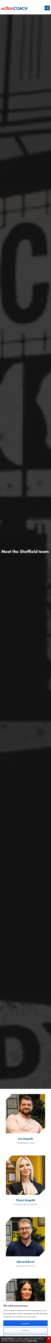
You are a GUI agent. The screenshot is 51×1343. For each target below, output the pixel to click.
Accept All (25, 1323)
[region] (25, 1322)
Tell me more (32, 1341)
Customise (25, 1330)
